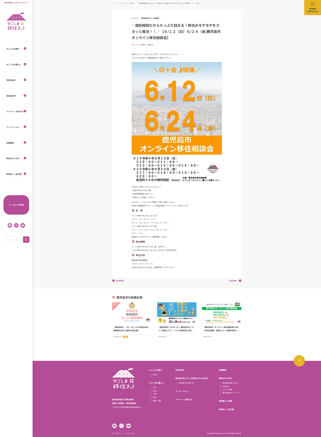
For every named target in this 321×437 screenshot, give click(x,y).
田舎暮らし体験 (225, 401)
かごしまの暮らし (13, 64)
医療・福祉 (157, 400)
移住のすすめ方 (13, 158)
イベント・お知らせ (14, 111)
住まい (155, 391)
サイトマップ (129, 433)
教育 (154, 397)
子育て (155, 394)
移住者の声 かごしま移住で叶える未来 (191, 378)
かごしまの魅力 (13, 48)
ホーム (114, 3)
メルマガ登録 (18, 204)
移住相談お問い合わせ (231, 383)
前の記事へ (120, 280)
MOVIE (155, 374)
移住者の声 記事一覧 (186, 383)
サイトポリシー (117, 433)
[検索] (26, 239)
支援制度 (10, 142)
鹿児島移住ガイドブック (231, 393)
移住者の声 (11, 96)
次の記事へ (233, 280)
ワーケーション (13, 127)
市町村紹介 (11, 80)
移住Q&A (226, 386)
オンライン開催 (128, 3)
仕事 (154, 387)
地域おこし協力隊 (13, 174)
